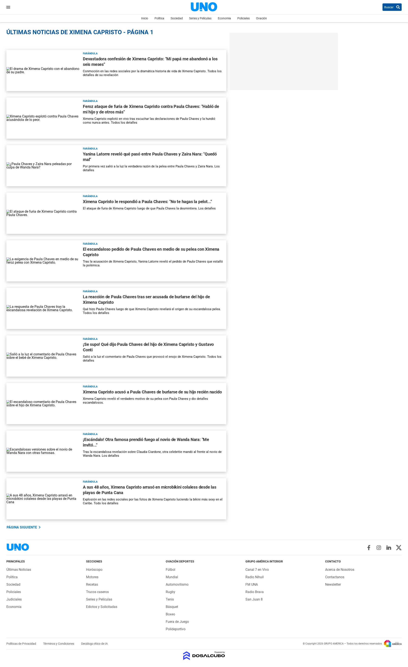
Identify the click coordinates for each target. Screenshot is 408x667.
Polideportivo (176, 629)
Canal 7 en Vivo (257, 570)
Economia (224, 18)
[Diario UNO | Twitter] (399, 547)
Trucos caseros (97, 592)
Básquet (172, 607)
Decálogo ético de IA (94, 643)
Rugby (170, 592)
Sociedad (177, 18)
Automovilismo (177, 584)
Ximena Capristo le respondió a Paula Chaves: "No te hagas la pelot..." (147, 201)
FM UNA (251, 584)
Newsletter (333, 584)
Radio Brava (254, 592)
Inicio (144, 18)
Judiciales (14, 599)
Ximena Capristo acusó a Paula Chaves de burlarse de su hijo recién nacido (152, 391)
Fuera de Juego (177, 622)
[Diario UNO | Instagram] (379, 547)
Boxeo (170, 614)
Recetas (92, 584)
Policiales (243, 18)
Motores (92, 577)
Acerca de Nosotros (339, 570)
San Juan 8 (254, 599)
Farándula (90, 53)
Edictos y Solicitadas (101, 607)
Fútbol (170, 570)
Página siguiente (22, 527)
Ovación (261, 18)
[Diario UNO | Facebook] (369, 547)
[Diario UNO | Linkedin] (389, 547)
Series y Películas (200, 18)
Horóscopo (94, 570)
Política (159, 18)
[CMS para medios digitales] (204, 656)
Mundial (172, 577)
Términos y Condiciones (59, 643)
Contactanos (334, 577)
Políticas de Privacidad (21, 643)
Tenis (170, 599)
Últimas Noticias (18, 570)
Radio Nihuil (254, 577)
